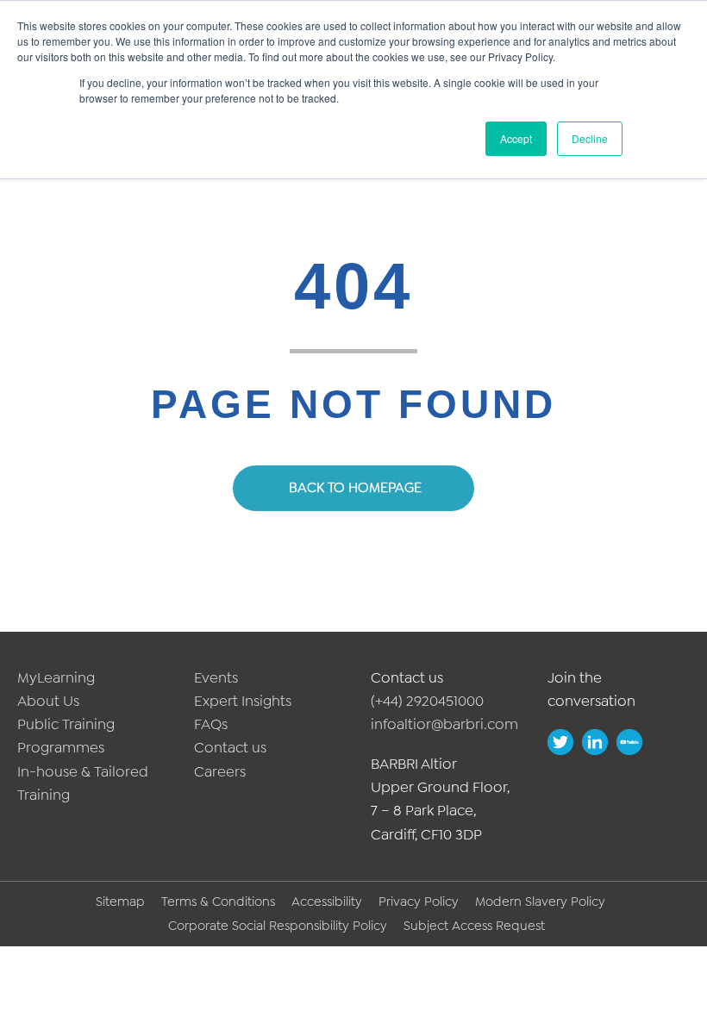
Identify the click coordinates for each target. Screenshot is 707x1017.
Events (216, 677)
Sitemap (120, 901)
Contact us (230, 747)
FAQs (211, 723)
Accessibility (326, 901)
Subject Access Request (474, 925)
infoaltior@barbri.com (444, 723)
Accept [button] (516, 138)
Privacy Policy (419, 901)
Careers (220, 771)
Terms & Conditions (218, 901)
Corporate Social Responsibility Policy (277, 925)
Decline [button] (590, 138)
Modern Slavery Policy (540, 901)
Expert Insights (242, 700)
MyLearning (56, 677)
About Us (48, 700)
